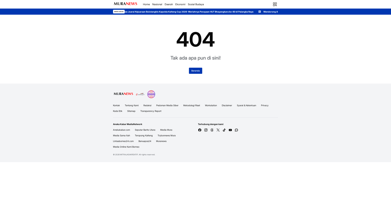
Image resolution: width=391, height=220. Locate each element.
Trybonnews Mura (167, 135)
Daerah (169, 4)
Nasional (157, 4)
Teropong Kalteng (144, 135)
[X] (218, 130)
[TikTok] (224, 130)
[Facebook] (200, 130)
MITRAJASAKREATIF (129, 154)
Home (146, 4)
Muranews (161, 141)
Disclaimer (227, 105)
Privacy (265, 105)
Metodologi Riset (191, 105)
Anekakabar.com (121, 129)
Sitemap (131, 111)
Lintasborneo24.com (123, 141)
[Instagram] (206, 130)
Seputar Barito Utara (145, 129)
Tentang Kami (132, 105)
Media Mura (166, 129)
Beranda (195, 70)
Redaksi (147, 105)
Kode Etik (117, 111)
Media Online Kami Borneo (126, 146)
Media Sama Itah (121, 135)
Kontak (116, 105)
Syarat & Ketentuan (246, 105)
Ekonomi (180, 4)
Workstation (211, 105)
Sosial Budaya (196, 4)
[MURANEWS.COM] (125, 4)
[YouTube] (230, 130)
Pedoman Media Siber (167, 105)
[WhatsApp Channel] (236, 130)
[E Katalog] (140, 94)
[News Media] (151, 94)
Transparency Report (150, 111)
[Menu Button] (275, 4)
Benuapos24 (145, 141)
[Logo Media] (123, 94)
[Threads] (212, 130)
